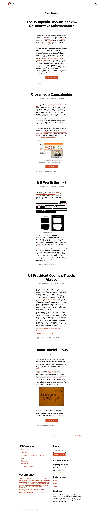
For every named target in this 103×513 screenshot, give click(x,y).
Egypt (21, 482)
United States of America (47, 264)
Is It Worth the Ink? (51, 182)
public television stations (59, 132)
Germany (54, 171)
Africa (29, 479)
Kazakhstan (46, 485)
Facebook (56, 483)
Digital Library (24, 452)
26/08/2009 (53, 186)
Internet (56, 81)
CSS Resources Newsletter (28, 466)
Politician (39, 338)
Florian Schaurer (45, 30)
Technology (61, 81)
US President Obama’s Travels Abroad (51, 277)
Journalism (39, 425)
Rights (53, 425)
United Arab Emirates (44, 492)
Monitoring (29, 488)
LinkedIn (55, 486)
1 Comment (61, 30)
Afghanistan (22, 479)
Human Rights (42, 483)
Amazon (47, 39)
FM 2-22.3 (38, 244)
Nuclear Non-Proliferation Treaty (34, 489)
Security (39, 491)
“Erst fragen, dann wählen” (48, 137)
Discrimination (47, 480)
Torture (38, 492)
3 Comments (61, 283)
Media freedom (34, 486)
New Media (49, 337)
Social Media (39, 171)
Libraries (39, 81)
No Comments (61, 98)
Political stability (44, 81)
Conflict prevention (23, 480)
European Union (43, 482)
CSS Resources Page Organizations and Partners (33, 455)
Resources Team (25, 463)
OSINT (42, 489)
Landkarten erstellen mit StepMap (45, 333)
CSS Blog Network (27, 510)
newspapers (39, 133)
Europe (25, 482)
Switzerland (44, 425)
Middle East (23, 488)
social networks (48, 132)
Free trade (25, 483)
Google (62, 39)
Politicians (35, 491)
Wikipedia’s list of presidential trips (45, 299)
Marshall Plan (28, 486)
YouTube (51, 133)
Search (56, 454)
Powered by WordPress (38, 510)
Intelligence (50, 81)
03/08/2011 (53, 30)
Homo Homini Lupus (51, 350)
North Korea (23, 489)
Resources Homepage (26, 450)
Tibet (36, 492)
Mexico (40, 486)
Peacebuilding (23, 491)
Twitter (50, 40)
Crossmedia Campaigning (51, 94)
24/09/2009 (53, 98)
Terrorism (39, 264)
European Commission (32, 482)
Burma (37, 478)
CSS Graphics (24, 461)
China (46, 479)
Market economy (22, 486)
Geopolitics (39, 83)
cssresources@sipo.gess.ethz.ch (61, 472)
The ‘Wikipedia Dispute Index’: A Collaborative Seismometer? (51, 24)
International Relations (41, 337)
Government (45, 171)
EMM (48, 42)
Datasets (23, 458)
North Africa (39, 488)
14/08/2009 (53, 354)
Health (36, 483)
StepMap (62, 289)
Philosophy (30, 491)
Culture (34, 480)
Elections (50, 171)
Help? (62, 454)
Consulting (30, 480)
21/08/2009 (53, 283)
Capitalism (41, 478)
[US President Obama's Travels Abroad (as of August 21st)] (51, 329)
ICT (54, 81)
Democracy (39, 480)
